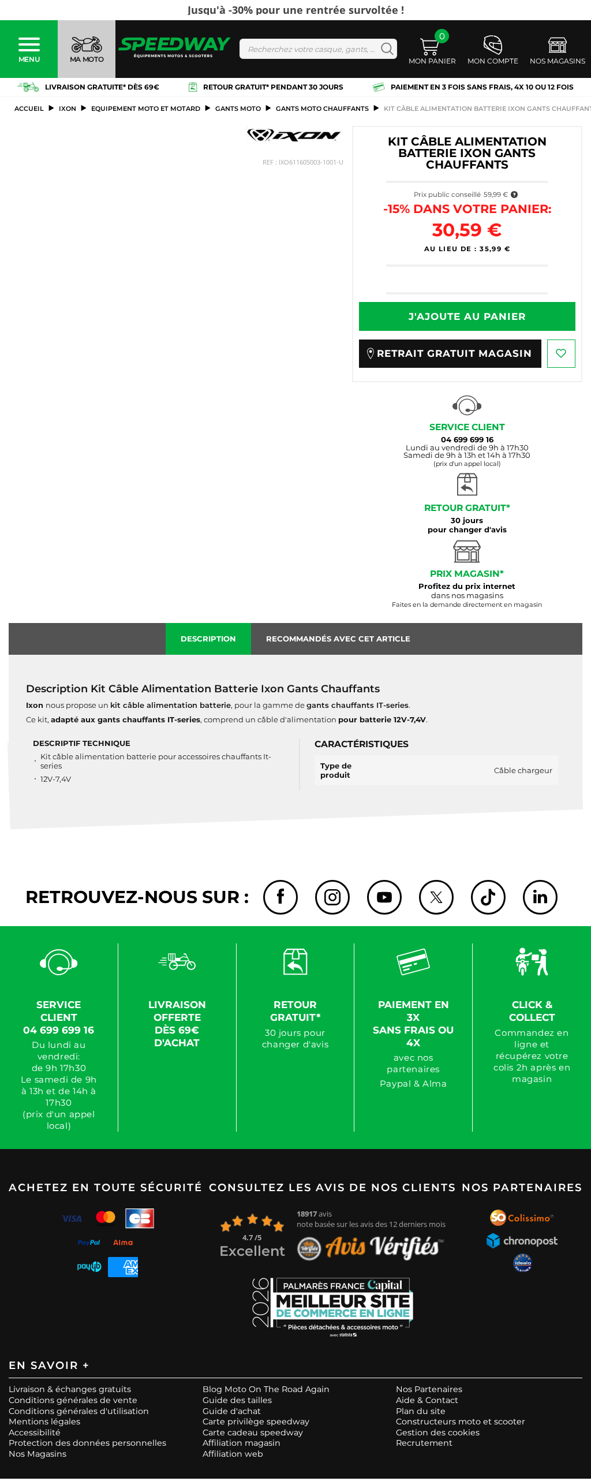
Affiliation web (233, 1454)
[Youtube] (384, 897)
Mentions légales (44, 1421)
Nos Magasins (37, 1454)
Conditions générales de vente (73, 1400)
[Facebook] (280, 897)
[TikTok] (488, 897)
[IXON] (294, 135)
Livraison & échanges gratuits (70, 1389)
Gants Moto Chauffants (322, 109)
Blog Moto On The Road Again (266, 1389)
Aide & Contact (427, 1400)
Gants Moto (238, 109)
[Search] (384, 49)
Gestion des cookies (438, 1432)
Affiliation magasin (241, 1443)
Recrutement (424, 1443)
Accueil (29, 109)
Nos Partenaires (429, 1389)
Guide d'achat (232, 1411)
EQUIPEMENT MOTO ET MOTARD (145, 109)
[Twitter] (436, 897)
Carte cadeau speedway (253, 1432)
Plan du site (421, 1411)
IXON (67, 109)
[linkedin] (540, 897)
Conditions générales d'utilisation (79, 1411)
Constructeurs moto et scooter (460, 1421)
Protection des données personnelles (87, 1443)
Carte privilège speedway (256, 1421)
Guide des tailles (237, 1400)
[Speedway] (174, 49)
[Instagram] (332, 897)
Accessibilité (35, 1432)
